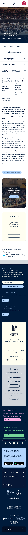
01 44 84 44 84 (16, 381)
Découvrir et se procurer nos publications (14, 435)
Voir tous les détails (14, 236)
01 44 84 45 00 (18, 380)
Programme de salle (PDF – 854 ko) (13, 172)
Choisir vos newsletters (13, 286)
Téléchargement (14, 399)
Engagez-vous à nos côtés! (14, 419)
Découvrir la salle (14, 196)
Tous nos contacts (14, 386)
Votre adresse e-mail (8, 282)
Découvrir (5, 300)
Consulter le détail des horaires (14, 372)
